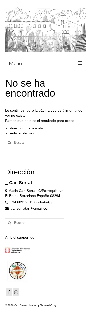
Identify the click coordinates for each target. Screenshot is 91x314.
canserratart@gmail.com (30, 208)
